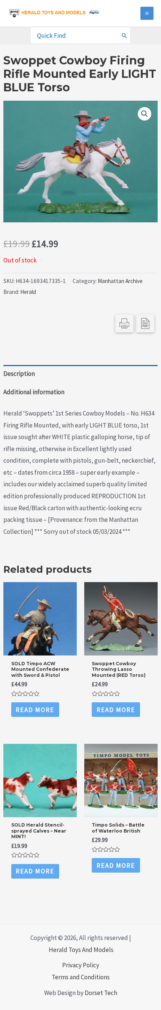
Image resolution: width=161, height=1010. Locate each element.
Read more (35, 710)
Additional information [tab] (33, 392)
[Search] (124, 35)
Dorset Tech (101, 993)
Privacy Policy (80, 965)
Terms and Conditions (81, 977)
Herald (28, 291)
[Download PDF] (145, 323)
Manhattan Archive (120, 281)
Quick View (40, 648)
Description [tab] (19, 373)
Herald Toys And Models (81, 950)
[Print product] (124, 323)
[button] (144, 114)
